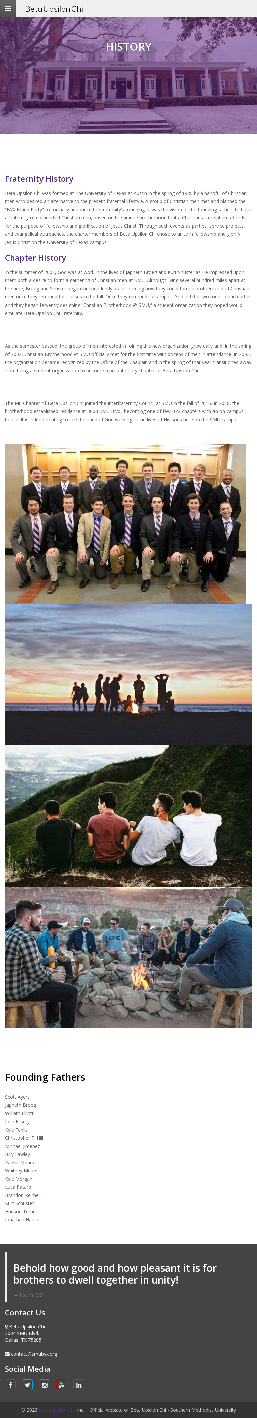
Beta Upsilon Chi (54, 9)
